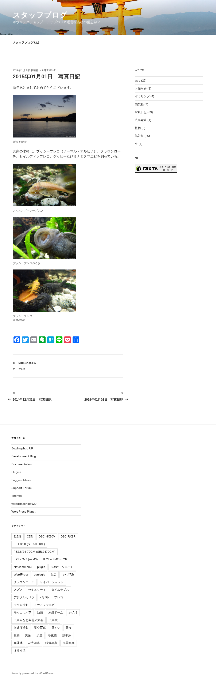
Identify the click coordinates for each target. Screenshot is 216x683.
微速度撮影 (21, 627)
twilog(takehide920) (24, 503)
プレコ (22, 369)
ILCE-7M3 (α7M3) (26, 559)
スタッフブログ (40, 15)
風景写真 (68, 643)
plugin (41, 567)
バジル (44, 597)
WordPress (21, 574)
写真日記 (23, 363)
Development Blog (23, 456)
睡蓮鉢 (18, 643)
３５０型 (20, 650)
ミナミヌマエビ (44, 605)
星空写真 (40, 627)
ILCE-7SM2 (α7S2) (56, 559)
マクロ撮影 (21, 605)
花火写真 (34, 643)
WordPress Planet (23, 511)
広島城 (53, 620)
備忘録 (139, 104)
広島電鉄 (141, 120)
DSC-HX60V (47, 536)
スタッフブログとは (26, 42)
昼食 (69, 627)
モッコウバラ (22, 612)
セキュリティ (37, 589)
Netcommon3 (23, 567)
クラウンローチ (24, 582)
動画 (40, 612)
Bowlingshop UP (22, 448)
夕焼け (73, 612)
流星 (39, 635)
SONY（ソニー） (62, 567)
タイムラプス (60, 589)
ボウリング (142, 96)
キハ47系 (68, 574)
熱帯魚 (32, 363)
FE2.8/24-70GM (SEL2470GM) (34, 551)
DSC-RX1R (68, 536)
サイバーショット (51, 582)
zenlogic (39, 574)
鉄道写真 (51, 643)
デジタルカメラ (24, 597)
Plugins (16, 472)
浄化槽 (52, 635)
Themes (16, 495)
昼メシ (55, 627)
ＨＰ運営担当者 (47, 70)
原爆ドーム (55, 612)
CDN (30, 536)
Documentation (21, 464)
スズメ (18, 589)
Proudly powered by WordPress (32, 673)
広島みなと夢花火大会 (28, 620)
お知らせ (141, 88)
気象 (28, 635)
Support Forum (21, 488)
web (137, 80)
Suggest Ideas (21, 480)
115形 (17, 536)
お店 (53, 574)
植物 (138, 128)
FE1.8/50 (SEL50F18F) (29, 544)
